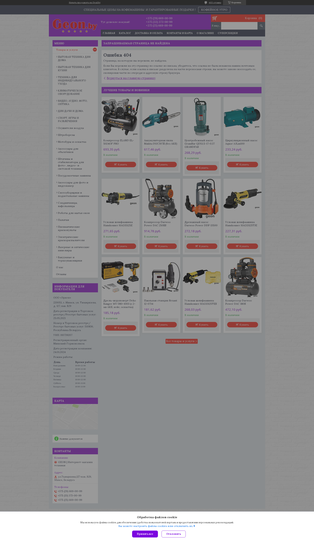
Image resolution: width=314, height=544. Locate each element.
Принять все (145, 533)
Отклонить (173, 533)
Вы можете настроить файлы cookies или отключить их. (155, 526)
